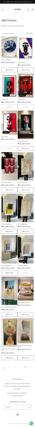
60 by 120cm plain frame (24, 302)
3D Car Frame (21, 62)
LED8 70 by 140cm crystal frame (8, 349)
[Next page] (30, 367)
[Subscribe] (29, 407)
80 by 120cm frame (6, 182)
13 (25, 367)
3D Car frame (21, 99)
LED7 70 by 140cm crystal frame (24, 346)
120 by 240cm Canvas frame (8, 307)
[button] (2, 10)
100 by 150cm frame (23, 141)
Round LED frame (6, 60)
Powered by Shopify (22, 423)
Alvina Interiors (15, 423)
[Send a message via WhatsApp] (31, 423)
